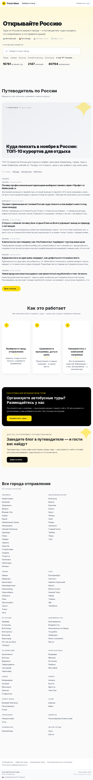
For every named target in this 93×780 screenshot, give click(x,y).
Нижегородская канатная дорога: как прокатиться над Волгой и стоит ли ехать (44, 273)
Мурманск (6, 661)
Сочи (4, 722)
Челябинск (52, 606)
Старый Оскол (54, 529)
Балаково (6, 502)
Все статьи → (11, 288)
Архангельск (7, 654)
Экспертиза (26, 172)
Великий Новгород (10, 703)
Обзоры (15, 172)
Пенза (4, 536)
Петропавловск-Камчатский (60, 718)
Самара (13, 58)
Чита (4, 613)
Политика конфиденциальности (14, 765)
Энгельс (5, 566)
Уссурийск (52, 632)
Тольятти (6, 556)
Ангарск (51, 680)
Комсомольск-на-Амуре (58, 628)
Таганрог (6, 645)
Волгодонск (7, 632)
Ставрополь (7, 694)
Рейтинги (38, 172)
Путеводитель (7, 762)
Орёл (50, 519)
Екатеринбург (54, 575)
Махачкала (6, 687)
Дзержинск (7, 505)
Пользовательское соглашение (59, 762)
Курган (51, 585)
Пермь (5, 58)
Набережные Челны (10, 522)
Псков (4, 710)
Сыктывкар (6, 668)
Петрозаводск (8, 706)
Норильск (6, 596)
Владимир (52, 654)
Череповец (7, 671)
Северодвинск (8, 664)
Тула (50, 539)
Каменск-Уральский (56, 582)
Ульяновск (6, 559)
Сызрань (5, 553)
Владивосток (54, 625)
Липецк (51, 515)
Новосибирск (7, 592)
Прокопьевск (7, 602)
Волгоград (49, 58)
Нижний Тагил (54, 592)
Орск (50, 731)
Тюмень (51, 599)
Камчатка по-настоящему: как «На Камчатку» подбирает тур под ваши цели (43, 242)
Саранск (5, 543)
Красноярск (7, 582)
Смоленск (52, 526)
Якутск (51, 642)
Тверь (51, 536)
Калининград (7, 731)
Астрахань (6, 625)
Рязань (51, 522)
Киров (4, 519)
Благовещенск (54, 622)
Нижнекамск (7, 526)
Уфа (49, 602)
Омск (4, 599)
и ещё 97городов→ (65, 58)
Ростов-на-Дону (9, 642)
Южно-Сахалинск (55, 638)
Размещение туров (37, 762)
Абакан (5, 575)
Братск (51, 684)
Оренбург (6, 532)
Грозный (5, 684)
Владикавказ (7, 680)
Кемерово (6, 579)
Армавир (5, 622)
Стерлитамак (7, 549)
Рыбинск (52, 664)
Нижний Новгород (35, 58)
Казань (5, 515)
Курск (50, 512)
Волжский (6, 635)
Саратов (5, 546)
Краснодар (6, 638)
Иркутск (51, 687)
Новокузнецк (7, 589)
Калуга (51, 509)
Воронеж (52, 505)
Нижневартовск (8, 585)
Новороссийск (8, 718)
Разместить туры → (19, 418)
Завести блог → (17, 459)
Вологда (22, 58)
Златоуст (52, 579)
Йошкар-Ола (7, 512)
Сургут (5, 606)
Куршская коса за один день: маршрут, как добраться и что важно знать (40, 258)
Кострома (52, 661)
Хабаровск (53, 635)
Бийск (50, 706)
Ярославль (53, 668)
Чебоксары (6, 563)
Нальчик (5, 690)
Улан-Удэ (52, 690)
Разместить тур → (83, 3)
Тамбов (51, 532)
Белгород (52, 499)
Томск (4, 609)
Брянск (51, 502)
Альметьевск (7, 499)
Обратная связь (21, 762)
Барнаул (51, 703)
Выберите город (28, 3)
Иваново (52, 658)
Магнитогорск (54, 589)
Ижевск (5, 509)
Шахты (51, 734)
